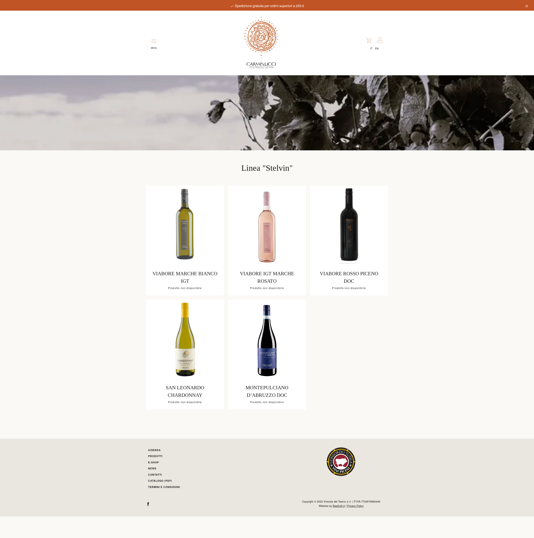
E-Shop (153, 462)
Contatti (155, 474)
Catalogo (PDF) (160, 481)
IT (371, 48)
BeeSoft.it (339, 506)
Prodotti (155, 456)
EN (377, 48)
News (152, 468)
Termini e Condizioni (164, 487)
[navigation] (154, 40)
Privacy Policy (355, 506)
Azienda (154, 450)
